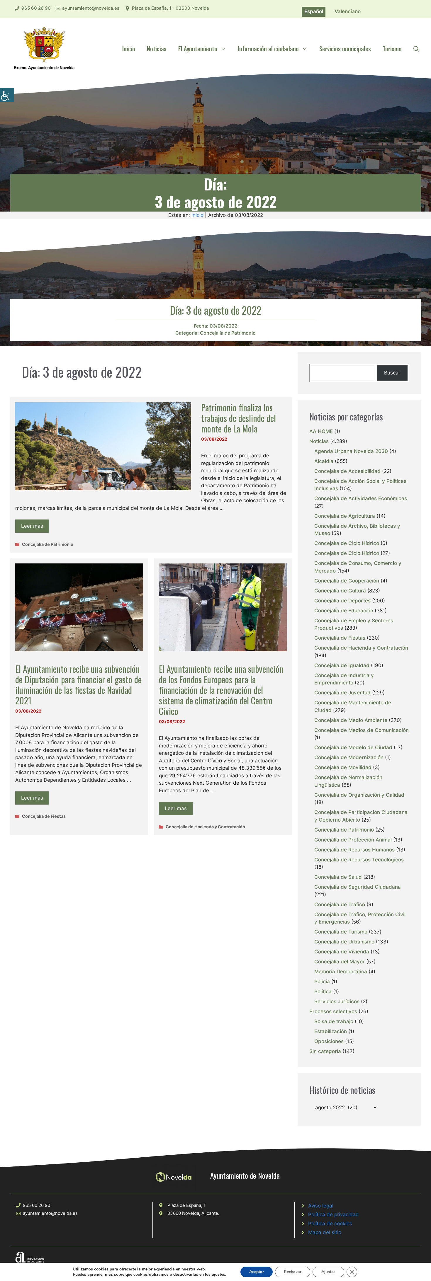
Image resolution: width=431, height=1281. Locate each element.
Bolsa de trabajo (333, 1021)
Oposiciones (329, 1041)
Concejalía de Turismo (340, 932)
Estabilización (330, 1031)
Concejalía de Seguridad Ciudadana (357, 887)
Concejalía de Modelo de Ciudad (353, 747)
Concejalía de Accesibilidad (347, 471)
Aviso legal (320, 1206)
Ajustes (328, 1272)
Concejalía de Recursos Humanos (354, 850)
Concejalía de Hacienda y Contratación (205, 826)
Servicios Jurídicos (336, 1001)
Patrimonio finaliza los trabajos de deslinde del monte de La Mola (238, 418)
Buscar (392, 373)
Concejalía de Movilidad (342, 767)
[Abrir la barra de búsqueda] (416, 48)
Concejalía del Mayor (339, 962)
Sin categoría (325, 1051)
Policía (322, 981)
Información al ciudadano (268, 48)
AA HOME (321, 431)
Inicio (128, 48)
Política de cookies (330, 1224)
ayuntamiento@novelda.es (90, 8)
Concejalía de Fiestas (44, 816)
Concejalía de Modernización (349, 757)
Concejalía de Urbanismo (344, 942)
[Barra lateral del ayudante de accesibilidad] (7, 95)
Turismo (392, 48)
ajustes (218, 1274)
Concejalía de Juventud (342, 693)
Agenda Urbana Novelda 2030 (351, 451)
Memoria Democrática (340, 972)
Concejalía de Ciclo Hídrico (346, 543)
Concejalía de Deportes (342, 601)
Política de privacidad (333, 1214)
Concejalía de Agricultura (344, 516)
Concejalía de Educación (343, 611)
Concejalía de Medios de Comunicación (361, 730)
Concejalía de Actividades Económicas (360, 498)
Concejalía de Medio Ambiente (350, 720)
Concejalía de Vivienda (341, 952)
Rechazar (292, 1272)
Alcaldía (323, 461)
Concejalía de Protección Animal (353, 840)
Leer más (32, 526)
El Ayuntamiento (197, 48)
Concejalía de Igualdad (341, 665)
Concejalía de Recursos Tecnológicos (359, 860)
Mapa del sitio (324, 1232)
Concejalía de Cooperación (346, 581)
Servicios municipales (345, 48)
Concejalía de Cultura (340, 591)
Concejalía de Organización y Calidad (359, 795)
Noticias (157, 48)
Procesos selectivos (333, 1011)
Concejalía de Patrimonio (228, 333)
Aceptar (256, 1272)
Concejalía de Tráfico (339, 904)
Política (323, 991)
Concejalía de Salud (338, 877)
